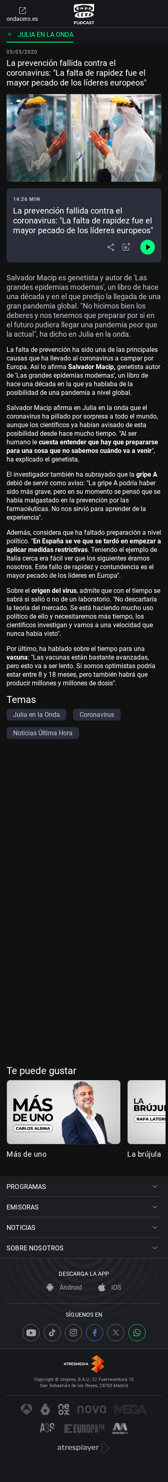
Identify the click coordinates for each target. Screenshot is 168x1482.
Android (70, 1287)
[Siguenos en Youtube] (31, 1332)
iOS (116, 1287)
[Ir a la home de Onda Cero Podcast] (84, 14)
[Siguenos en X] (115, 1332)
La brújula (144, 1154)
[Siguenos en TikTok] (52, 1332)
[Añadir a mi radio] (126, 247)
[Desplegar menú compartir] (110, 247)
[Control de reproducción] (147, 247)
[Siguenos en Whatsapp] (137, 1332)
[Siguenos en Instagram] (73, 1332)
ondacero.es (22, 19)
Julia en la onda (45, 34)
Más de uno (26, 1154)
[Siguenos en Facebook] (94, 1332)
